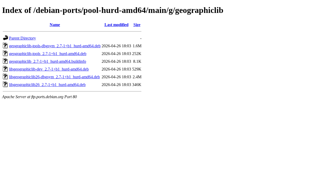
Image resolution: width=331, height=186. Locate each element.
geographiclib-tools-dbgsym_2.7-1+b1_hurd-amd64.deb (55, 46)
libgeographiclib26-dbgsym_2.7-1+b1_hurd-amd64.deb (54, 77)
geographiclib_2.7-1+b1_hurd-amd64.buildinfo (47, 61)
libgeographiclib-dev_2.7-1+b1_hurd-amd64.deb (49, 69)
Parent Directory (22, 38)
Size (136, 24)
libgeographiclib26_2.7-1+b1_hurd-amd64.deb (47, 84)
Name (55, 24)
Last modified (116, 24)
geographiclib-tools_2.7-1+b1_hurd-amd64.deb (47, 53)
